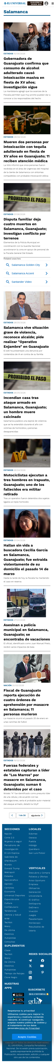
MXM (7, 918)
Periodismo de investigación (12, 847)
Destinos (9, 934)
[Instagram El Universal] (30, 972)
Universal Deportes (14, 895)
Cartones (9, 888)
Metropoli (9, 872)
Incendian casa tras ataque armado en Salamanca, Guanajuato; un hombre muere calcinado (25, 407)
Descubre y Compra (39, 873)
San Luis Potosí (37, 853)
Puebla (32, 841)
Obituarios (34, 888)
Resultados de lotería (36, 929)
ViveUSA (33, 911)
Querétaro (34, 849)
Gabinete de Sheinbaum (11, 859)
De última (9, 930)
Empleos (33, 884)
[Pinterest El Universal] (42, 972)
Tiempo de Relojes (14, 973)
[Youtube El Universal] (42, 966)
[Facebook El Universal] (42, 960)
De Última (9, 962)
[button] (35, 3)
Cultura (8, 903)
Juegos (32, 915)
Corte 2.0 (9, 837)
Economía (9, 891)
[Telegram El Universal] (30, 960)
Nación (8, 685)
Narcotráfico (11, 880)
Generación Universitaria (35, 894)
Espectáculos (11, 899)
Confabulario (11, 907)
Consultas (9, 942)
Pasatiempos (36, 919)
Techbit (8, 922)
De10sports (35, 903)
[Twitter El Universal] (30, 966)
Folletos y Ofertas (38, 876)
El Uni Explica (12, 853)
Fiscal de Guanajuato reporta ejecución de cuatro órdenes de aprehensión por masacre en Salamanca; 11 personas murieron (26, 702)
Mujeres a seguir (13, 841)
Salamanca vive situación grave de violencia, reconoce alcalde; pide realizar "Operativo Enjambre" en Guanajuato (26, 337)
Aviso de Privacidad (29, 1028)
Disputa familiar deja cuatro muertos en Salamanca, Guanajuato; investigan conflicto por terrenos (25, 228)
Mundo (8, 864)
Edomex (33, 834)
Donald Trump (12, 868)
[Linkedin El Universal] (30, 977)
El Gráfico (34, 900)
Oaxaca (33, 837)
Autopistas (10, 938)
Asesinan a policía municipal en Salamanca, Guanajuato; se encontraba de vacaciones (27, 632)
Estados (8, 53)
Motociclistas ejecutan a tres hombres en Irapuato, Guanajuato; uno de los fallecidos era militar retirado (27, 484)
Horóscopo (34, 923)
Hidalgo (33, 845)
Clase (7, 950)
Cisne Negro (10, 977)
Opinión (8, 884)
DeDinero (34, 907)
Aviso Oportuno (37, 880)
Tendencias (10, 911)
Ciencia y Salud (12, 915)
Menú (7, 926)
